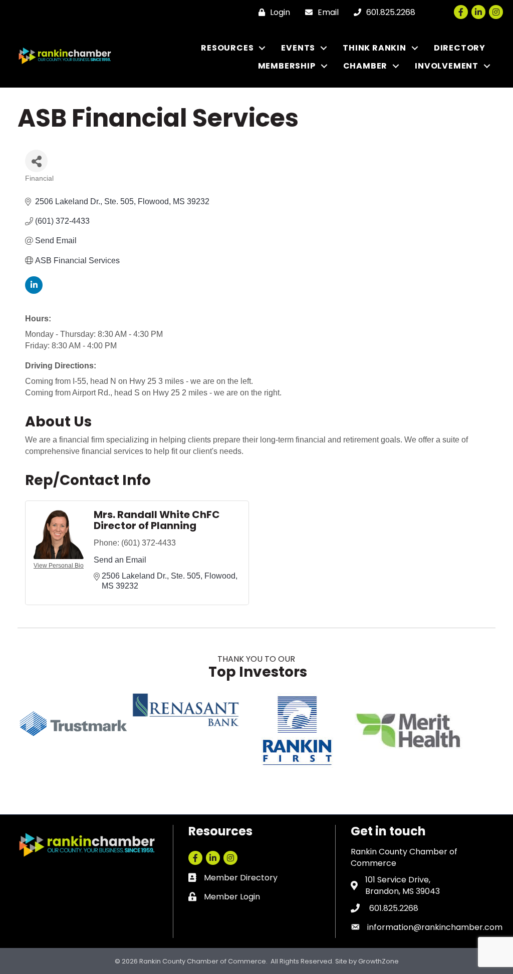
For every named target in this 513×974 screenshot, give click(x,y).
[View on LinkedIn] (34, 291)
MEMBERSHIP (287, 66)
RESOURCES (227, 48)
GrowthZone (378, 961)
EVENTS (298, 48)
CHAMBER (365, 66)
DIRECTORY (459, 48)
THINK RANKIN (374, 48)
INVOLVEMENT (446, 66)
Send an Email (120, 560)
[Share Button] (36, 161)
